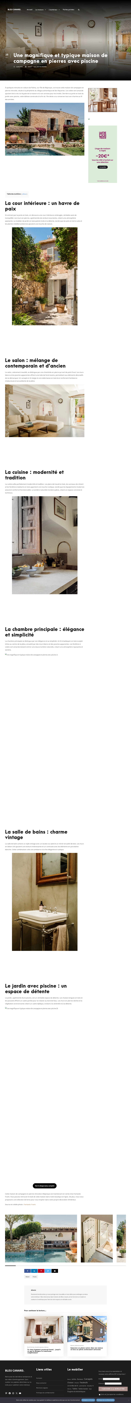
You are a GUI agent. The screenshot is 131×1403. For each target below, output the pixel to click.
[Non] (129, 1400)
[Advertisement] (65, 32)
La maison (39, 10)
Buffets (74, 1379)
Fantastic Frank (30, 1204)
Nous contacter (41, 1383)
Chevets (76, 1383)
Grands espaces (39, 1347)
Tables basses (83, 1389)
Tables (74, 1389)
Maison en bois (79, 1345)
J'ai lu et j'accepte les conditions (112, 1394)
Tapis (90, 1389)
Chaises (70, 1382)
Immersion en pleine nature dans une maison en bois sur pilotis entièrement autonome (86, 1348)
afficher (24, 194)
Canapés (88, 1379)
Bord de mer (30, 1347)
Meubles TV (90, 1386)
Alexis (30, 66)
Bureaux (80, 1379)
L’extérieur (53, 10)
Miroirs (69, 1389)
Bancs (69, 1379)
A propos (39, 1378)
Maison (27, 1277)
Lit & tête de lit (72, 1386)
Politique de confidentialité (45, 1393)
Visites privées (68, 10)
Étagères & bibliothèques (76, 1391)
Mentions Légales (42, 1388)
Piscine (34, 1277)
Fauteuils (84, 1382)
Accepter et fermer (88, 1400)
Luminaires (82, 1386)
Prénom (101, 1383)
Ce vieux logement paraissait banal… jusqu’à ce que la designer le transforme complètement (43, 1351)
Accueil (29, 10)
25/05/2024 (19, 66)
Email (101, 1379)
